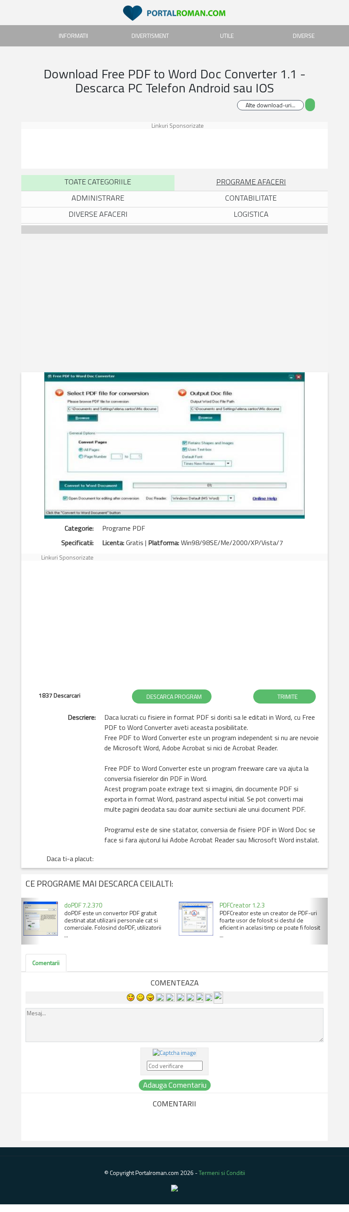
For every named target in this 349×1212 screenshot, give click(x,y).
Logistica (251, 214)
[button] (30, 921)
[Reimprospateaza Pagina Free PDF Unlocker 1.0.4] (174, 1051)
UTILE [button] (227, 35)
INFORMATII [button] (73, 35)
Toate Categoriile (98, 181)
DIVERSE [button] (304, 35)
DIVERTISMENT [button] (150, 35)
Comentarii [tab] (46, 962)
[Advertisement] (176, 148)
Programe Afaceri (251, 181)
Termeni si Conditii (222, 1172)
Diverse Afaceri (98, 214)
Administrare (98, 198)
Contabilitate (251, 198)
